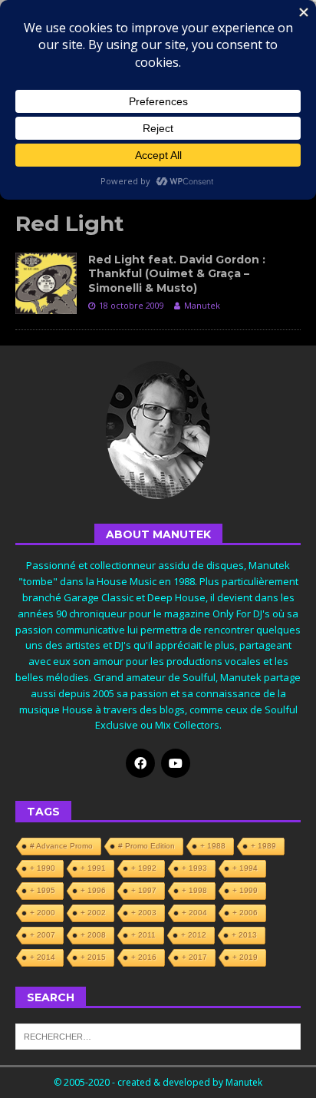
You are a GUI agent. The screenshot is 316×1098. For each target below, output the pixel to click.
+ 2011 (143, 935)
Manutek (202, 305)
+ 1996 (93, 890)
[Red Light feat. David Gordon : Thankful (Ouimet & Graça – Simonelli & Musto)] (46, 283)
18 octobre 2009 (131, 305)
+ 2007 (42, 935)
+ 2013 (244, 935)
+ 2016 (143, 957)
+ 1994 (245, 868)
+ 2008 (93, 935)
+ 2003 (143, 912)
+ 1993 (194, 868)
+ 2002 (93, 912)
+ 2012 (193, 935)
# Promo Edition (146, 846)
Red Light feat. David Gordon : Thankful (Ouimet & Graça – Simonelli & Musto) (176, 273)
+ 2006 (245, 912)
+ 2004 (194, 912)
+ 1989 (263, 846)
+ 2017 (194, 957)
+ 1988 (212, 846)
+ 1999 (245, 890)
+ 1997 (143, 890)
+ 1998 (194, 890)
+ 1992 (143, 868)
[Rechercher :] (158, 1036)
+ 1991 (93, 868)
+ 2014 (42, 957)
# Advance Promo (61, 846)
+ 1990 (42, 868)
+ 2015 (93, 957)
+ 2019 (245, 957)
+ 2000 (42, 912)
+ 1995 (42, 890)
